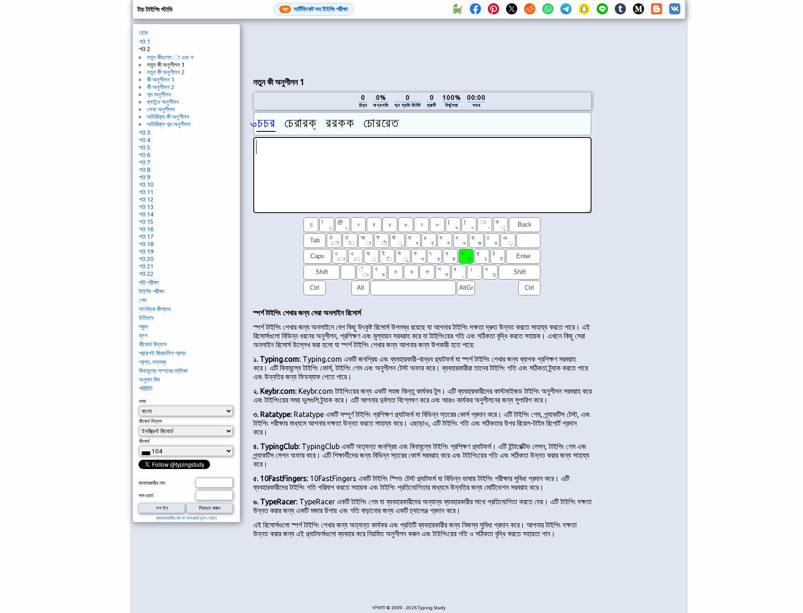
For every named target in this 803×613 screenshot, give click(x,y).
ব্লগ (143, 335)
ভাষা (142, 401)
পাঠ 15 (146, 221)
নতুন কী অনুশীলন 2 (165, 72)
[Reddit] (529, 9)
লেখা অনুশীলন (161, 109)
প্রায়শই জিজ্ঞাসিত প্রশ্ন (162, 353)
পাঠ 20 (146, 258)
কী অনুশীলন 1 (160, 79)
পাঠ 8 (144, 169)
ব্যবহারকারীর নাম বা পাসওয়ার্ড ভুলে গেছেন (186, 518)
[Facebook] (475, 9)
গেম (142, 300)
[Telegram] (566, 9)
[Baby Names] (457, 9)
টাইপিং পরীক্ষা (152, 291)
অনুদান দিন (149, 379)
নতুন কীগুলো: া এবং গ (170, 57)
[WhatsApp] (547, 9)
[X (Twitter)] (511, 9)
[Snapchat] (584, 9)
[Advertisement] (422, 47)
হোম (143, 32)
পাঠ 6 (144, 154)
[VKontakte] (674, 9)
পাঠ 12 (146, 199)
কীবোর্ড (144, 441)
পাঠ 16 (146, 229)
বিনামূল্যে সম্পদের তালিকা (163, 370)
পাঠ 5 (144, 147)
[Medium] (638, 9)
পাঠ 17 (146, 236)
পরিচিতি (145, 388)
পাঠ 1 (144, 41)
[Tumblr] (620, 9)
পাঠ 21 (146, 266)
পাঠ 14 (146, 214)
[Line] (602, 9)
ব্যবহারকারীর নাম (151, 483)
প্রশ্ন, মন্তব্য (152, 362)
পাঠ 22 (146, 273)
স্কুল (143, 326)
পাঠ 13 (146, 206)
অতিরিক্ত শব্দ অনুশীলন (169, 124)
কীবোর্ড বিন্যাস (153, 344)
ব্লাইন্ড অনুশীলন (163, 101)
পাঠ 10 (146, 184)
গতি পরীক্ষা (149, 282)
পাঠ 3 (144, 132)
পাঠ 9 (144, 177)
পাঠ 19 (146, 251)
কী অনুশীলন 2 (160, 87)
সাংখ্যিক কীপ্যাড (155, 309)
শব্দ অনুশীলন (159, 94)
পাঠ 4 (144, 140)
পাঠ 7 (144, 162)
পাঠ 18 (146, 244)
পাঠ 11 (146, 192)
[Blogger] (656, 9)
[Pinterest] (493, 9)
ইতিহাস (146, 317)
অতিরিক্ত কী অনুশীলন (168, 116)
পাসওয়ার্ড (145, 495)
